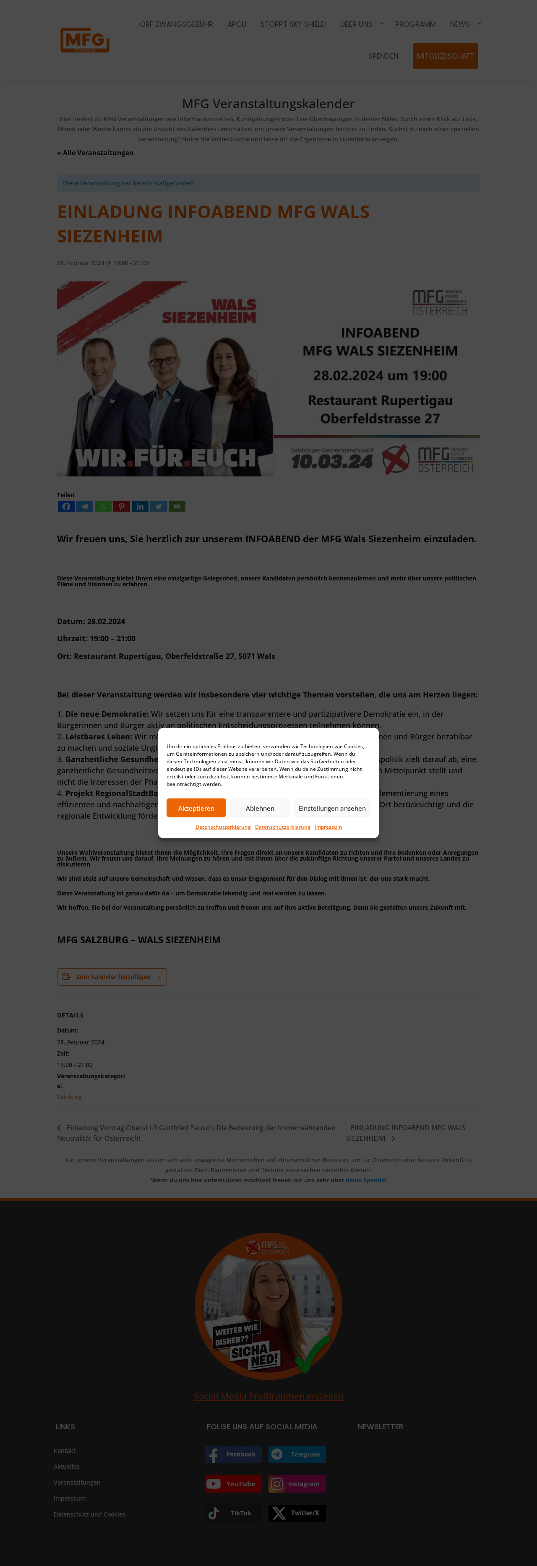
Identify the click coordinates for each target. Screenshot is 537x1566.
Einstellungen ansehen (332, 808)
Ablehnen (260, 808)
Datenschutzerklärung (223, 826)
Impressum (328, 826)
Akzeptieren (196, 808)
